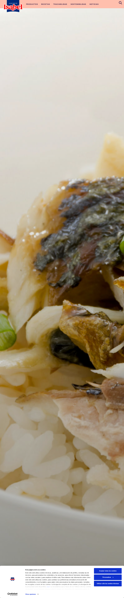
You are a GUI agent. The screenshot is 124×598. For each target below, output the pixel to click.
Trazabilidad (60, 4)
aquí (48, 587)
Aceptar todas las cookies (108, 571)
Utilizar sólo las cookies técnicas (108, 583)
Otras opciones (30, 594)
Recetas (45, 4)
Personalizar (106, 577)
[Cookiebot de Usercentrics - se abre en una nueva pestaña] (12, 594)
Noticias (94, 4)
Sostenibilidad (78, 4)
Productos (32, 4)
